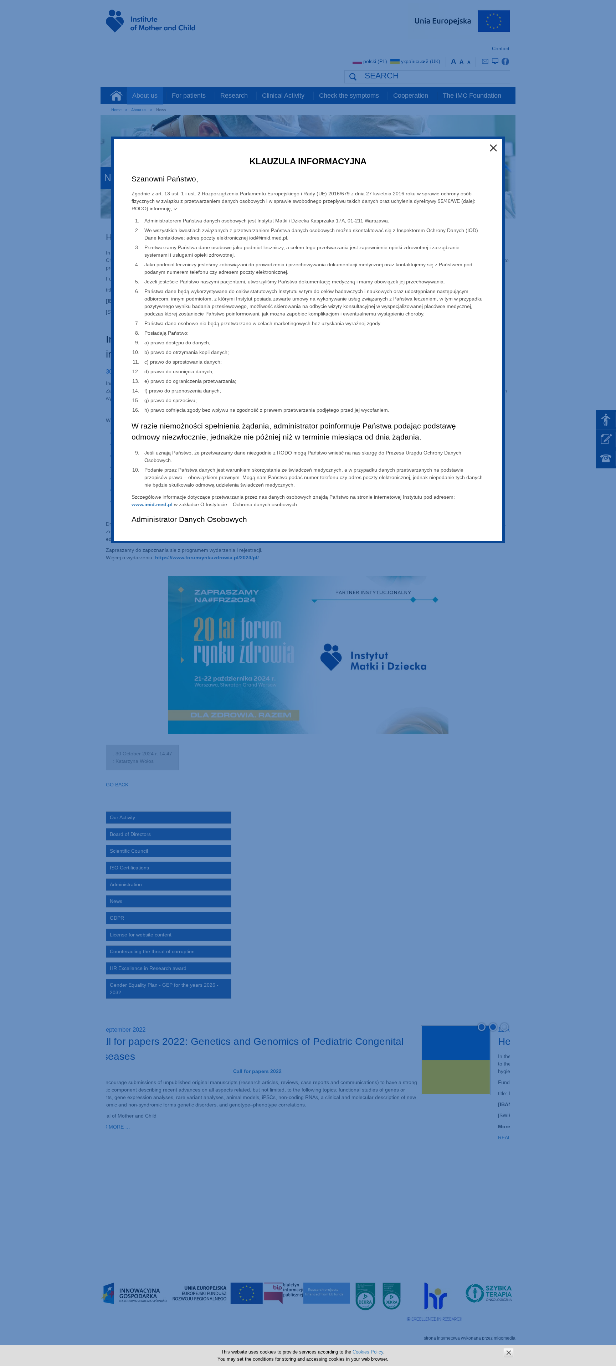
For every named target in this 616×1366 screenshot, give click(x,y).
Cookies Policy (368, 1352)
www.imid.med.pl (152, 504)
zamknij (508, 1352)
